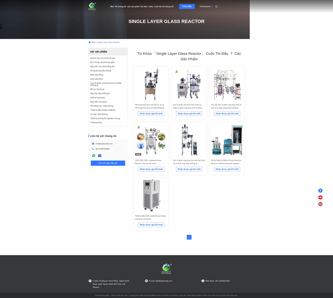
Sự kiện (144, 6)
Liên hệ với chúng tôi (164, 6)
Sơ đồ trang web (102, 295)
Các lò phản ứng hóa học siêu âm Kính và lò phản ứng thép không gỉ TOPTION (189, 163)
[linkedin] (320, 204)
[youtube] (320, 197)
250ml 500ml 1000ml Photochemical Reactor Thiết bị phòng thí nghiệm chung (226, 163)
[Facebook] (320, 190)
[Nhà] (92, 6)
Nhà (112, 6)
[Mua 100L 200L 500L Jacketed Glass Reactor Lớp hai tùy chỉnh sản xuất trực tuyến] (151, 139)
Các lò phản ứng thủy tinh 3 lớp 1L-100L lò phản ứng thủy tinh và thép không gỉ (187, 108)
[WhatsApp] (94, 156)
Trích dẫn (187, 6)
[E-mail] (100, 156)
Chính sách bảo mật (119, 295)
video (150, 6)
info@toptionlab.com (104, 144)
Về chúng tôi (120, 6)
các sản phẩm (133, 6)
